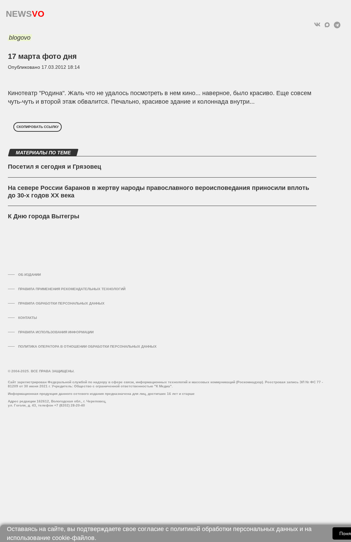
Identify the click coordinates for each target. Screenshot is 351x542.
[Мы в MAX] (327, 25)
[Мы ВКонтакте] (317, 25)
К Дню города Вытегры (43, 216)
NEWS (25, 12)
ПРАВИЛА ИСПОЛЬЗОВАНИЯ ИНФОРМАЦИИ (56, 332)
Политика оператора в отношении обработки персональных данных (87, 346)
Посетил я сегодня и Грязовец (54, 166)
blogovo (20, 37)
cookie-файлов (73, 537)
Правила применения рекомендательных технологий (71, 289)
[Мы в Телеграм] (337, 25)
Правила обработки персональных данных (61, 303)
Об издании (29, 274)
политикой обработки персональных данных (234, 529)
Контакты (27, 318)
